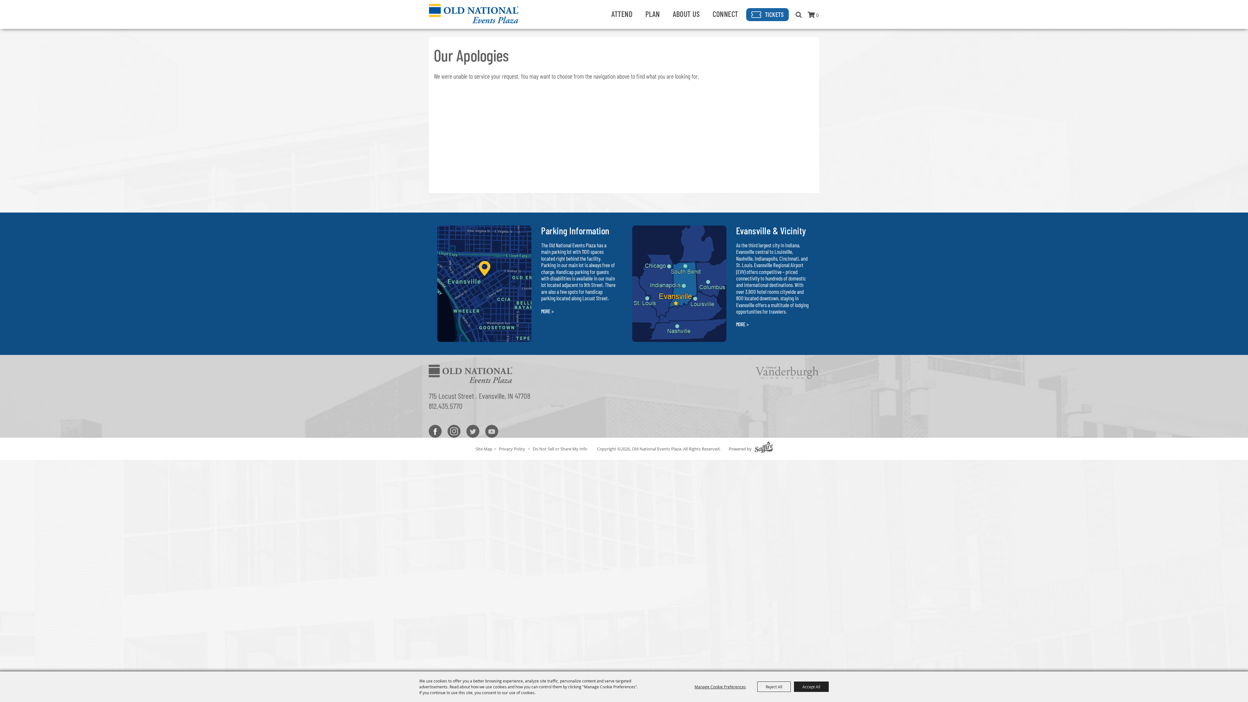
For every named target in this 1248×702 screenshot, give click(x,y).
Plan (652, 14)
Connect (725, 14)
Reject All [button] (774, 686)
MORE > (547, 311)
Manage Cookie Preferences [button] (720, 686)
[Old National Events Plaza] (473, 13)
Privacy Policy (512, 449)
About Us (686, 14)
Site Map (483, 449)
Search (798, 15)
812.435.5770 (445, 405)
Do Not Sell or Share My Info (560, 449)
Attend (621, 14)
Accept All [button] (811, 686)
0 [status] (817, 15)
